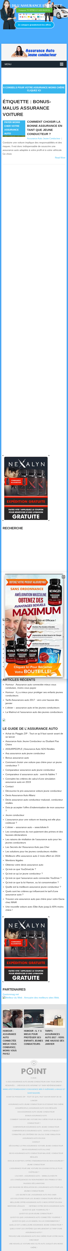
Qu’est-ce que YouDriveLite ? (20, 869)
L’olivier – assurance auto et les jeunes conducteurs (32, 707)
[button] (63, 577)
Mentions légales (14, 860)
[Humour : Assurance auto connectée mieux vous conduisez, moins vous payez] (13, 1018)
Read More (60, 157)
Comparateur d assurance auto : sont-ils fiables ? (31, 774)
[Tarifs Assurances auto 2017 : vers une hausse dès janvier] (55, 1018)
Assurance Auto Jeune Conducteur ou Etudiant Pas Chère (36, 1104)
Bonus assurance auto (17, 757)
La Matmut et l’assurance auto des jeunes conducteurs (34, 712)
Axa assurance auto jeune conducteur (25, 753)
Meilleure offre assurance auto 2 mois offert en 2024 (32, 856)
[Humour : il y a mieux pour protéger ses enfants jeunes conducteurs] (34, 1018)
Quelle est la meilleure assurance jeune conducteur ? (33, 887)
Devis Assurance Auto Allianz (20, 795)
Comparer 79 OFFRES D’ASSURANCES (34, 10)
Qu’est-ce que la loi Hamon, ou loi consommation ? (32, 882)
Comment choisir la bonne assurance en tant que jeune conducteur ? (44, 128)
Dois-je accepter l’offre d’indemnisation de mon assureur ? (36, 1161)
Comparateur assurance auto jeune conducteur (30, 770)
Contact (9, 786)
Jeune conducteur (14, 815)
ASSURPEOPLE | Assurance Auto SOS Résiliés (30, 749)
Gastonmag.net (11, 994)
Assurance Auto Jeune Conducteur (43, 138)
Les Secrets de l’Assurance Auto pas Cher (27, 847)
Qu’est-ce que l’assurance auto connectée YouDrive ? (33, 878)
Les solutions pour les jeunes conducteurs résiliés (31, 851)
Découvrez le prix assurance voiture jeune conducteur (33, 791)
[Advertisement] (35, 76)
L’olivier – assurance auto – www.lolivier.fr (27, 827)
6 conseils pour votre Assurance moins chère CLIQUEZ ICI (34, 89)
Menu (8, 64)
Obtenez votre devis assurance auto (24, 864)
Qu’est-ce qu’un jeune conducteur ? (24, 873)
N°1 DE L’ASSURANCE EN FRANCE (33, 5)
